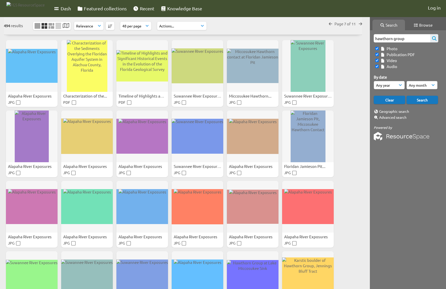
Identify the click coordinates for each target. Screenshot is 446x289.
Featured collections (105, 8)
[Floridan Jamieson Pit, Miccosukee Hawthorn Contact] (308, 136)
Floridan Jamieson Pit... (305, 166)
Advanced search (393, 117)
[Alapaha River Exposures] (32, 66)
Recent (146, 8)
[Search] (434, 38)
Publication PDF (400, 54)
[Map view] (66, 26)
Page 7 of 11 (345, 23)
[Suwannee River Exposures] (197, 66)
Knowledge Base (184, 8)
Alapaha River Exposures (30, 95)
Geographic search (394, 111)
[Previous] (330, 23)
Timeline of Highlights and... (143, 95)
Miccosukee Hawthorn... (250, 95)
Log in (434, 7)
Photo (391, 48)
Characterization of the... (85, 95)
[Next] (360, 23)
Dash (65, 8)
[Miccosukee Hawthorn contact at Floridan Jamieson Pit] (252, 66)
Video (391, 60)
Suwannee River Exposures (198, 95)
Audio (391, 66)
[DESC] (110, 26)
